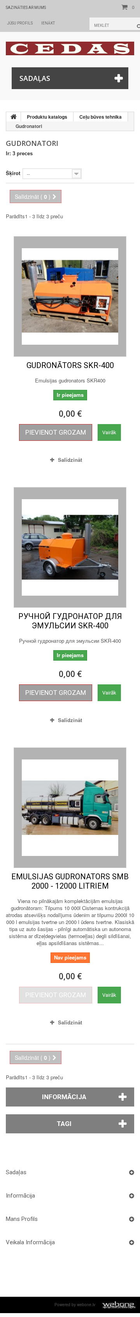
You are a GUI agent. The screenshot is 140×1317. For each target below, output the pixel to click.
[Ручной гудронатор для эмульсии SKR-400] (70, 547)
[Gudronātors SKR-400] (70, 296)
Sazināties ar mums (26, 7)
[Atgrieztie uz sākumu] (13, 116)
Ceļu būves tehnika (100, 116)
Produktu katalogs (47, 116)
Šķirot (13, 173)
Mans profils (22, 1218)
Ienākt (48, 23)
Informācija (64, 1097)
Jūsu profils (20, 23)
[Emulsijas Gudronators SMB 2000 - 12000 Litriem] (70, 808)
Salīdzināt (70, 459)
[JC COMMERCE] (70, 48)
